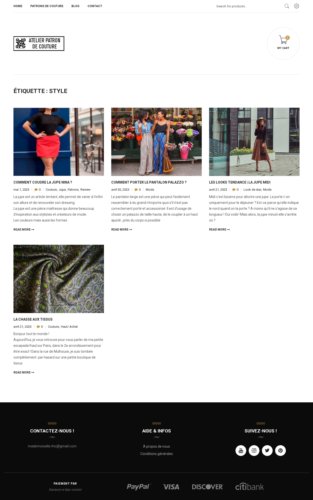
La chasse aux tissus (33, 319)
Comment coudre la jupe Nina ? (42, 182)
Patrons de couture (46, 6)
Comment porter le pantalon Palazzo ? (149, 182)
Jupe (62, 189)
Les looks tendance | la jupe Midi (239, 182)
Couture (51, 189)
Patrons (73, 189)
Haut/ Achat (69, 326)
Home (17, 6)
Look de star (252, 189)
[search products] (287, 6)
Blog (75, 6)
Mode (150, 189)
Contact (95, 6)
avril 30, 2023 (120, 189)
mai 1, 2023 (21, 189)
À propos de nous (156, 446)
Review (85, 189)
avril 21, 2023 (218, 189)
